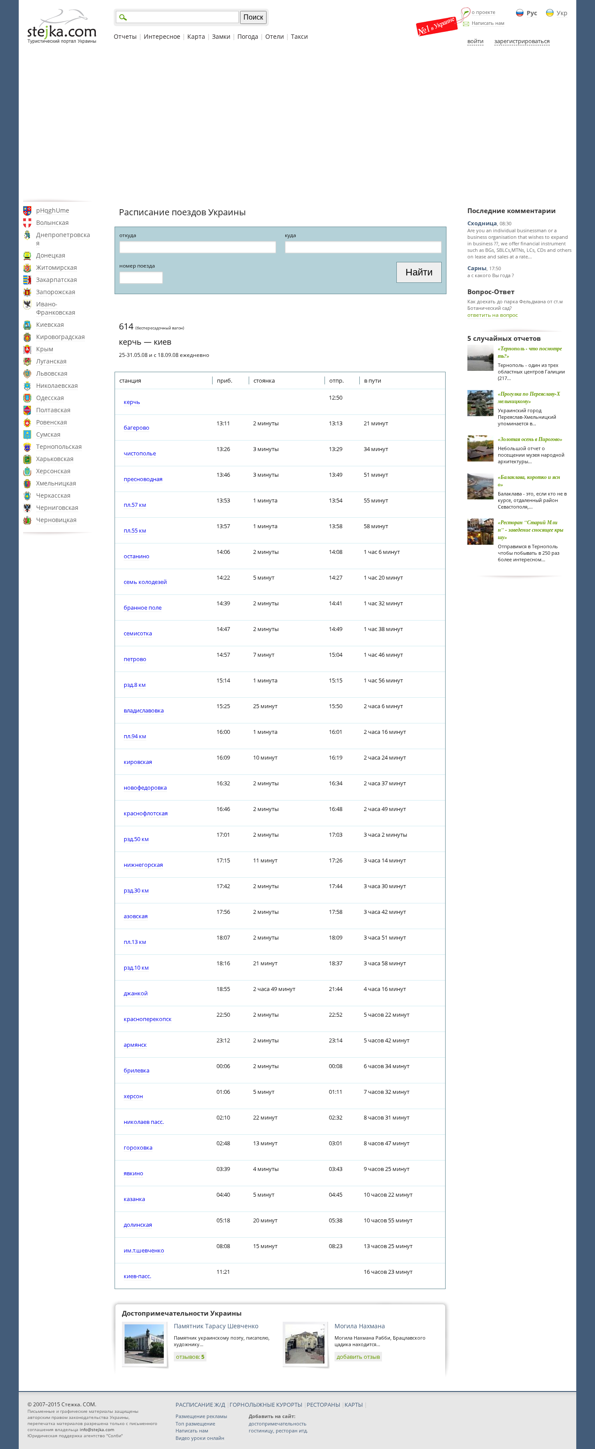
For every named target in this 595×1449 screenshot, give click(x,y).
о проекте (483, 12)
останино (136, 556)
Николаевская (57, 385)
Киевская (50, 324)
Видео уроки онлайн (200, 1438)
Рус (532, 13)
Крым (44, 349)
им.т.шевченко (144, 1250)
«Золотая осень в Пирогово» (530, 439)
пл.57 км (135, 505)
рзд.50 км (136, 839)
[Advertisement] (297, 123)
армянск (135, 1045)
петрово (135, 659)
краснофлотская (146, 813)
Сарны (477, 268)
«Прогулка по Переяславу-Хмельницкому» (529, 397)
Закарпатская (56, 279)
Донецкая (50, 255)
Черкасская (53, 495)
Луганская (51, 361)
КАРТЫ (354, 1404)
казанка (134, 1199)
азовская (136, 916)
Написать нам (488, 23)
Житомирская (56, 267)
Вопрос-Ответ (490, 291)
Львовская (52, 373)
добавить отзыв (358, 1357)
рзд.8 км (135, 685)
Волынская (52, 222)
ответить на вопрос (492, 315)
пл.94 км (135, 736)
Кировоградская (60, 337)
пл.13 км (135, 942)
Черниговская (57, 507)
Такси (299, 36)
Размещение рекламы (201, 1416)
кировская (138, 762)
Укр (562, 13)
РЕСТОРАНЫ (323, 1404)
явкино (133, 1173)
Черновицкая (56, 520)
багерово (136, 427)
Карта (196, 36)
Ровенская (51, 422)
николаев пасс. (144, 1122)
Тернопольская (59, 446)
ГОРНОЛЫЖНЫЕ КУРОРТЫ (266, 1404)
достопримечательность (278, 1423)
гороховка (138, 1147)
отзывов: (190, 1357)
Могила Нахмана (360, 1326)
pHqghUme (52, 210)
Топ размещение (195, 1423)
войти (475, 41)
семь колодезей (145, 582)
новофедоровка (145, 787)
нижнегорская (143, 865)
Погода (247, 36)
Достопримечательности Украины (182, 1313)
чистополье (140, 453)
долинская (138, 1224)
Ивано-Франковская (55, 308)
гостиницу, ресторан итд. (278, 1430)
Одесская (50, 398)
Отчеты (125, 36)
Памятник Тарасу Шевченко (216, 1326)
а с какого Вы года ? (490, 275)
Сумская (48, 434)
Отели (274, 36)
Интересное (162, 36)
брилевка (136, 1070)
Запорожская (55, 292)
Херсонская (53, 471)
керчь (132, 402)
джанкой (136, 993)
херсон (133, 1096)
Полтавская (53, 410)
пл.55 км (135, 530)
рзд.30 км (136, 890)
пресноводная (143, 479)
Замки (221, 36)
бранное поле (143, 607)
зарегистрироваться (522, 41)
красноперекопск (148, 1019)
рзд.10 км (136, 967)
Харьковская (55, 459)
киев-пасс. (137, 1276)
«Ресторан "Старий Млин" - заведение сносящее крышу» (530, 530)
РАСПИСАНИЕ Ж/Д (200, 1404)
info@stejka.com (97, 1429)
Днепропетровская (63, 239)
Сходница (482, 223)
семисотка (138, 633)
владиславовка (144, 710)
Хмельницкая (56, 483)
